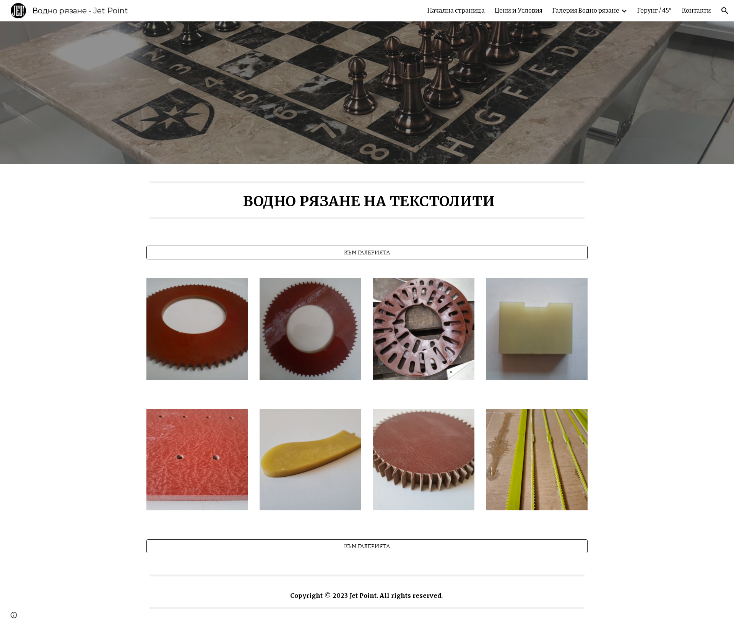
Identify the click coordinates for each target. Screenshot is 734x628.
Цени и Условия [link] (518, 10)
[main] (367, 200)
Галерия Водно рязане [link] (585, 10)
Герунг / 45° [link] (654, 10)
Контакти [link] (696, 10)
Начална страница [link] (456, 10)
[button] (725, 11)
